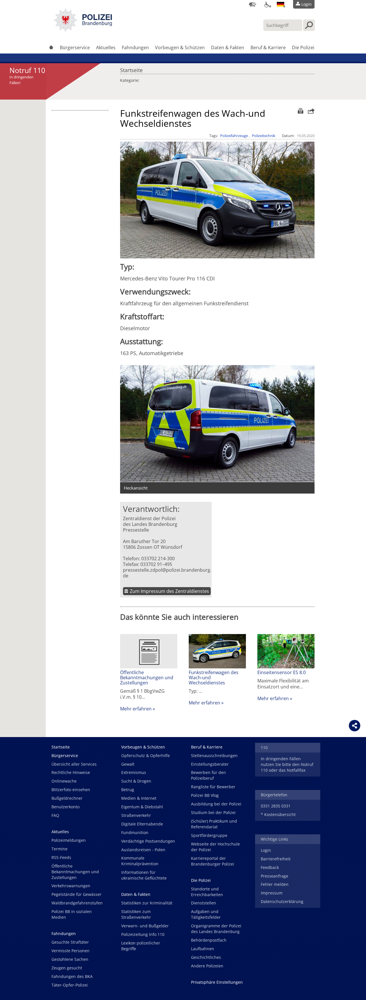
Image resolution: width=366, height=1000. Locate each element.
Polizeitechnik (263, 135)
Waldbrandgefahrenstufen (77, 903)
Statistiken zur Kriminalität (146, 903)
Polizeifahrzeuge (234, 135)
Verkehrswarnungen (70, 885)
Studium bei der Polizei (213, 812)
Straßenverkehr (136, 815)
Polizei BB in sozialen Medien (71, 914)
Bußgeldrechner (67, 798)
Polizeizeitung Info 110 (142, 934)
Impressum (272, 893)
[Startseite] (51, 48)
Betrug (127, 789)
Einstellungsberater (210, 764)
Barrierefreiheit (276, 859)
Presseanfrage (274, 876)
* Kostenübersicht (278, 814)
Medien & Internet (138, 798)
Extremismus (133, 772)
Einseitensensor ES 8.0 (281, 672)
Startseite (131, 69)
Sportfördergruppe (209, 835)
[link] (83, 30)
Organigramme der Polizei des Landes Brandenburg (216, 928)
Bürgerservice (75, 47)
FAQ (55, 815)
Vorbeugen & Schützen (180, 47)
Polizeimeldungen (68, 840)
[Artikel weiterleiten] (310, 111)
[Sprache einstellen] (280, 4)
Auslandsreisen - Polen (143, 849)
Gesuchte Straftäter (70, 942)
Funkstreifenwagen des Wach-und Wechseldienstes (213, 677)
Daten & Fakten (227, 47)
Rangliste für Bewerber (213, 786)
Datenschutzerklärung (282, 901)
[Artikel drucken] (300, 111)
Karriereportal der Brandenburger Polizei (212, 861)
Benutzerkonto (65, 806)
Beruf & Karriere (268, 47)
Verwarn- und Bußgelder (145, 925)
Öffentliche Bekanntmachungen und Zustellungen (146, 677)
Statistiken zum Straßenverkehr (136, 914)
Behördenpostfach (208, 940)
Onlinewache (64, 781)
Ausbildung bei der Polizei (216, 804)
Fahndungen (135, 47)
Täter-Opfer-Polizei (69, 985)
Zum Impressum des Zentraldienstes (169, 591)
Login (266, 850)
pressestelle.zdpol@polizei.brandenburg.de (167, 573)
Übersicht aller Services (74, 764)
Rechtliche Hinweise (70, 772)
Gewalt (127, 764)
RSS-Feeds (61, 857)
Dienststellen (203, 903)
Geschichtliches (206, 957)
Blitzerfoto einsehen (70, 789)
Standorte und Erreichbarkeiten (207, 891)
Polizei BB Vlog (205, 795)
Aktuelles (106, 47)
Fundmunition (134, 832)
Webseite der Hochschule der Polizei (215, 846)
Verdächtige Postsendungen (148, 841)
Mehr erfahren (136, 708)
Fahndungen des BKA (72, 976)
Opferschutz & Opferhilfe (145, 755)
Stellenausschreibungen (214, 755)
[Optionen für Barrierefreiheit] (266, 4)
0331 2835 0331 (276, 806)
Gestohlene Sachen (69, 959)
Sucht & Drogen (136, 781)
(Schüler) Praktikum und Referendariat (214, 823)
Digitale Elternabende (142, 824)
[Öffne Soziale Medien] (354, 725)
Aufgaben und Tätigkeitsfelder (206, 914)
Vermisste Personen (70, 950)
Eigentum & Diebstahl (142, 806)
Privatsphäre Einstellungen (217, 982)
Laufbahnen (202, 948)
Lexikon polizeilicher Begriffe (140, 945)
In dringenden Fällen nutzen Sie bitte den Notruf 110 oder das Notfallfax (287, 764)
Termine (59, 849)
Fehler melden (275, 884)
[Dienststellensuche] (252, 4)
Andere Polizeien (207, 966)
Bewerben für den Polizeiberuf (208, 775)
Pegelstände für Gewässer (76, 894)
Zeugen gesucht (66, 968)
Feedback (270, 867)
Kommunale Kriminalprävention (139, 860)
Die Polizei (303, 47)
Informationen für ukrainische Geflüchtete (144, 875)
